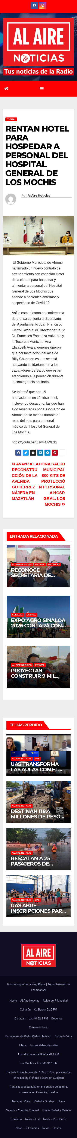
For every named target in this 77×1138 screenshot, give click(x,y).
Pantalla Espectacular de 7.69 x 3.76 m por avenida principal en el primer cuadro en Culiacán (38, 1075)
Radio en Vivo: (21, 1101)
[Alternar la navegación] (41, 89)
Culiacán (17, 615)
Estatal (11, 119)
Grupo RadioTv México (56, 1110)
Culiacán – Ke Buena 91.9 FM (38, 1009)
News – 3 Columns (27, 1128)
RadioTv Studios (44, 1101)
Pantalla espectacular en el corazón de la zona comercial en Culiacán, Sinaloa (39, 1089)
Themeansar (38, 990)
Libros (23, 1045)
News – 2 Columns (55, 1119)
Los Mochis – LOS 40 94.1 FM (38, 1063)
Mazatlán (53, 564)
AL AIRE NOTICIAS (22, 564)
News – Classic (52, 1128)
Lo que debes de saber (44, 1045)
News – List (32, 1119)
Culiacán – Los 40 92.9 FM (31, 1018)
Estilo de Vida (63, 1036)
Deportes (56, 1018)
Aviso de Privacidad (55, 1000)
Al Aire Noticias (39, 195)
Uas (37, 758)
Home (13, 1000)
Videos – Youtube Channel (22, 1110)
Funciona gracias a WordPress (26, 984)
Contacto (16, 1119)
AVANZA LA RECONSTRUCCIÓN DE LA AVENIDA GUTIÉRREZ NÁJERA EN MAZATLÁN (25, 481)
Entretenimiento (38, 1027)
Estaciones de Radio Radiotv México (28, 1036)
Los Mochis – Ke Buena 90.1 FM (38, 1054)
